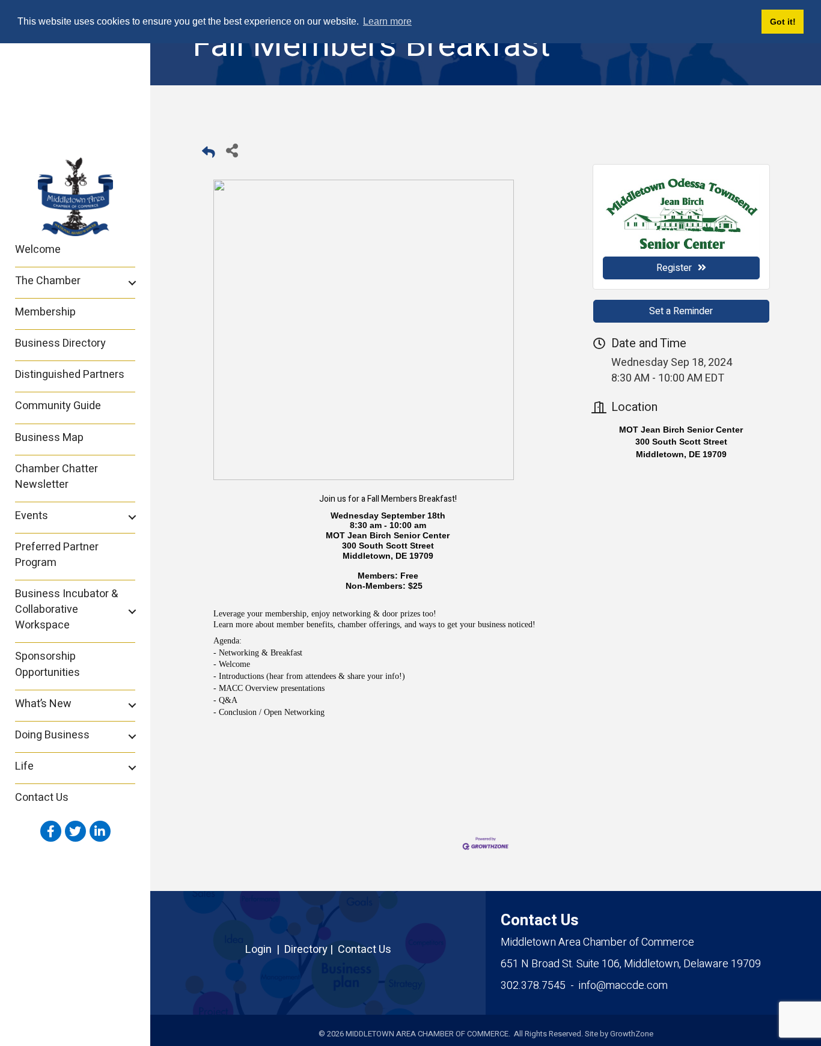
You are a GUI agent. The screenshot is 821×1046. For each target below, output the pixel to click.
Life (24, 766)
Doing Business (52, 735)
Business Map (49, 438)
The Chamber (48, 281)
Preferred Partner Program (57, 555)
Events (31, 516)
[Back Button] (208, 153)
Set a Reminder (681, 311)
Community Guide (58, 406)
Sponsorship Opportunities (47, 664)
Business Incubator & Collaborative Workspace (66, 609)
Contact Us (42, 797)
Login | (264, 949)
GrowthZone (631, 1033)
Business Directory (60, 343)
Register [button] (674, 268)
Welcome (38, 250)
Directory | (311, 949)
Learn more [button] (387, 21)
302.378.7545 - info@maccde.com (584, 986)
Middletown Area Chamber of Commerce (597, 942)
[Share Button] (231, 149)
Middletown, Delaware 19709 (631, 964)
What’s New (43, 704)
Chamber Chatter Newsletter (56, 477)
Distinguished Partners (69, 374)
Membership (45, 312)
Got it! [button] (783, 21)
